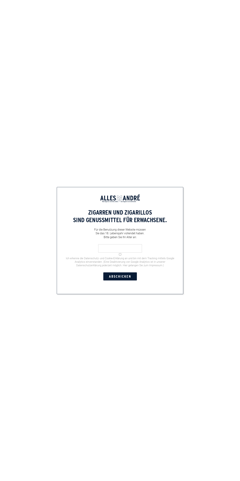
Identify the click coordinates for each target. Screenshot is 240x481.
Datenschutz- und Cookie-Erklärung (104, 258)
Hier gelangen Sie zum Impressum (142, 265)
